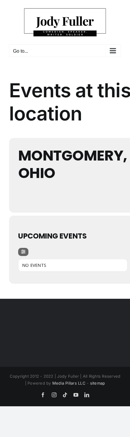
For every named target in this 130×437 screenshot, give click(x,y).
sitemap (97, 383)
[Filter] (23, 252)
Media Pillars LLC (69, 383)
